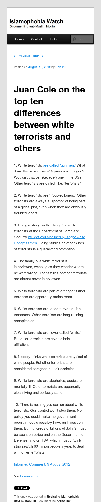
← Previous (22, 55)
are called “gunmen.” (59, 165)
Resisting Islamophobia (63, 496)
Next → (38, 55)
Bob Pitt (60, 67)
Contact (36, 39)
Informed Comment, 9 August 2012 (42, 464)
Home (19, 39)
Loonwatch (29, 475)
